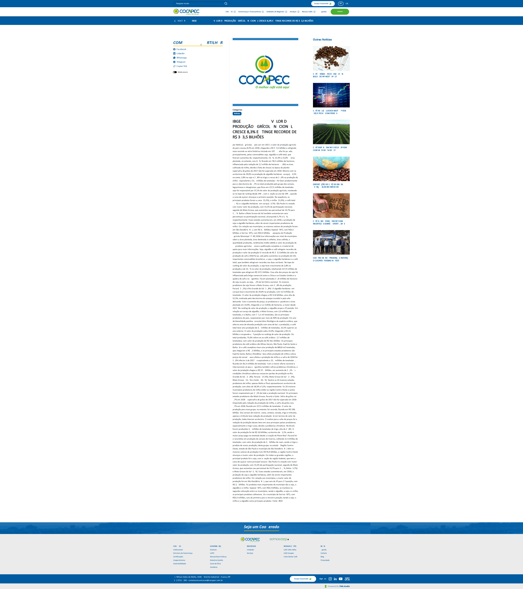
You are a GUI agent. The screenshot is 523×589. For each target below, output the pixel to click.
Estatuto (213, 550)
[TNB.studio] (337, 586)
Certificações (178, 557)
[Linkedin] (335, 579)
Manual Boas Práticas (218, 557)
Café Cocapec (289, 553)
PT (341, 4)
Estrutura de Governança (182, 553)
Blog (322, 557)
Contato (324, 553)
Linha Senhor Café (290, 557)
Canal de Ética (215, 564)
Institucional (178, 550)
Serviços (250, 553)
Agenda (323, 550)
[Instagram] (330, 579)
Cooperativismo (179, 560)
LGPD (212, 553)
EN (347, 4)
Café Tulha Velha (290, 550)
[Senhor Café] (347, 579)
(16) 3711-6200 (180, 580)
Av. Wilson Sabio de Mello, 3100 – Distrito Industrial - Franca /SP (201, 577)
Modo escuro (183, 72)
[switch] (175, 72)
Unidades (250, 550)
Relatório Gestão (216, 560)
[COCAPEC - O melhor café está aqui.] (186, 12)
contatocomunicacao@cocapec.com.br (205, 580)
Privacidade (325, 560)
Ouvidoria (213, 567)
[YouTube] (340, 579)
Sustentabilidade (179, 564)
